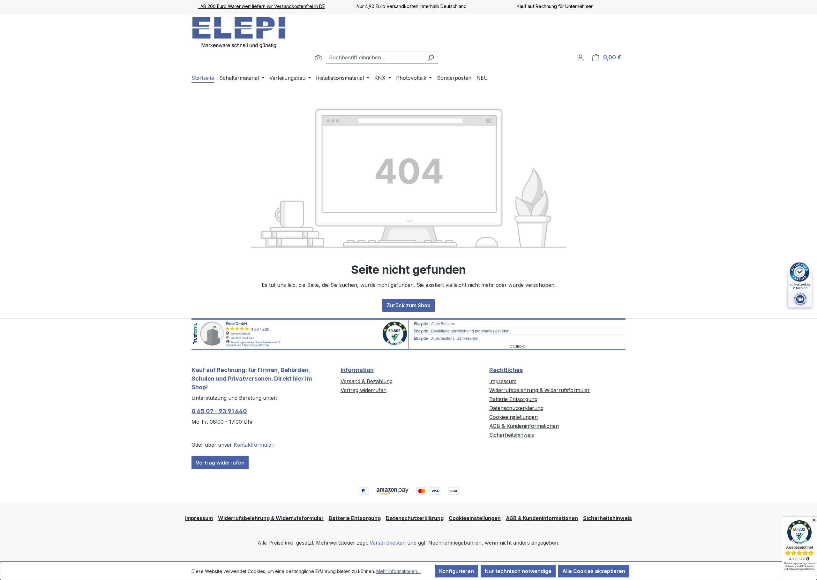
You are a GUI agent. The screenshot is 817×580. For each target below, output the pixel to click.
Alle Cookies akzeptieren (593, 571)
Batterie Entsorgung (513, 399)
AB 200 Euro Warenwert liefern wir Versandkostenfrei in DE (261, 6)
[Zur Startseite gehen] (239, 32)
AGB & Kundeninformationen (524, 426)
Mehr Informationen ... (398, 571)
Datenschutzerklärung (516, 408)
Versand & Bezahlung (367, 381)
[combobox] (374, 57)
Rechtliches (506, 370)
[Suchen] (318, 57)
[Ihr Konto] (580, 57)
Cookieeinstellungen (513, 417)
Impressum (502, 381)
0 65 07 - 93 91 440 (219, 411)
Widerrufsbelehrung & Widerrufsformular (539, 390)
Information (357, 370)
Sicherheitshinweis (511, 435)
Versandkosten (388, 542)
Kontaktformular (253, 445)
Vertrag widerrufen (220, 462)
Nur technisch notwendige (518, 571)
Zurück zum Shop (408, 305)
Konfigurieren (456, 571)
